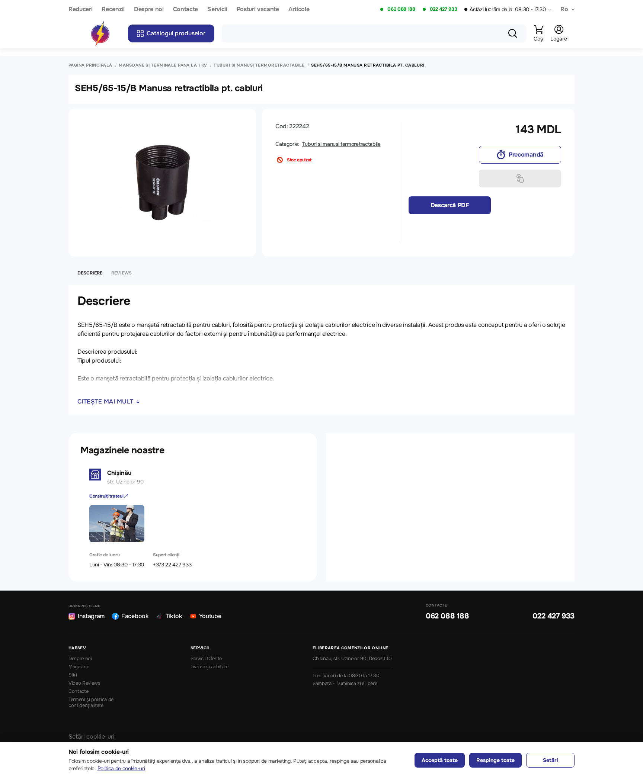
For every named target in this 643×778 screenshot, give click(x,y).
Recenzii (113, 9)
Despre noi (149, 9)
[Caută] (512, 33)
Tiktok (174, 616)
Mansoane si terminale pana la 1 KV (163, 65)
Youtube (210, 616)
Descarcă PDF (450, 205)
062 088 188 (401, 9)
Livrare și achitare (209, 667)
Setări (550, 760)
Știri (72, 675)
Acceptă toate (440, 760)
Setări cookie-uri (91, 736)
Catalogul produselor (176, 33)
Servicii (217, 9)
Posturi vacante (258, 9)
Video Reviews (84, 683)
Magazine (78, 667)
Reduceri (80, 9)
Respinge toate (495, 760)
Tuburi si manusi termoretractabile (259, 65)
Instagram (91, 616)
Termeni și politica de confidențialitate (90, 703)
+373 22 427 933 (172, 564)
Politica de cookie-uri (121, 768)
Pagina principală (90, 65)
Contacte (185, 9)
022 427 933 (443, 9)
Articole (298, 9)
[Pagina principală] (100, 33)
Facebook (134, 616)
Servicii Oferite (206, 659)
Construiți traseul (106, 496)
